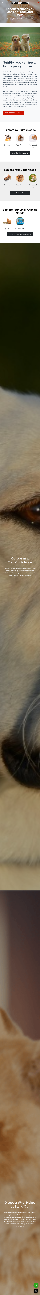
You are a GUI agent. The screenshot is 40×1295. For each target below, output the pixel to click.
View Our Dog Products (20, 193)
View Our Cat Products (20, 153)
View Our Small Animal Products (20, 234)
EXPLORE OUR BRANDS (13, 113)
